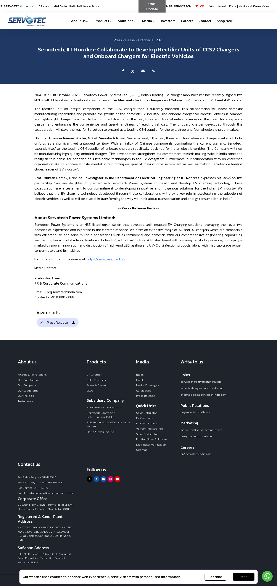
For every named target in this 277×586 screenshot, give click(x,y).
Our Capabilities (28, 380)
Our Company (27, 385)
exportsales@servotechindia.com (202, 388)
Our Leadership (28, 391)
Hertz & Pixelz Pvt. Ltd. (100, 432)
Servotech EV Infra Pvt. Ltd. (104, 407)
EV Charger (94, 375)
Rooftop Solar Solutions (151, 439)
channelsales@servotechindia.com (203, 395)
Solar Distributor (147, 434)
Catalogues (143, 391)
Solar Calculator (146, 413)
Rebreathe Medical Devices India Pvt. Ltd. (108, 424)
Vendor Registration (149, 429)
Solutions (125, 20)
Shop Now (225, 20)
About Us (78, 20)
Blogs (140, 375)
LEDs (90, 391)
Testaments (25, 401)
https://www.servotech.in (106, 259)
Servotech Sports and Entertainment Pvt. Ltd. (101, 415)
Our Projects (26, 396)
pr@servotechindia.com (195, 412)
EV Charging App (147, 423)
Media (147, 20)
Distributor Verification (151, 445)
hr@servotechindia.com (195, 454)
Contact (205, 20)
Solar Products (96, 380)
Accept (243, 576)
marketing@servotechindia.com (201, 430)
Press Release (57, 322)
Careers (187, 20)
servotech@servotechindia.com (201, 382)
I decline (215, 576)
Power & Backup (97, 385)
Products (102, 20)
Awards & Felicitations (32, 375)
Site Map (142, 450)
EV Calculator (144, 418)
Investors (168, 20)
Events (140, 380)
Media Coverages (147, 385)
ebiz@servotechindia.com (197, 436)
